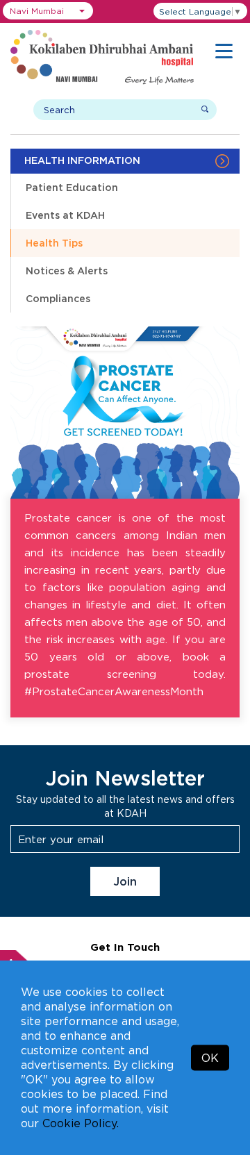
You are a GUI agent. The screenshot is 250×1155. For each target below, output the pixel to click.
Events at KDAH (65, 215)
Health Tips (54, 243)
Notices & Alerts (67, 270)
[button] (48, 10)
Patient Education (72, 187)
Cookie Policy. (80, 1123)
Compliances (58, 298)
